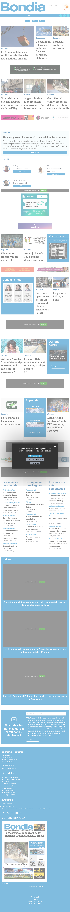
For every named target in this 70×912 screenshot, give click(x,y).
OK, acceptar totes (35, 456)
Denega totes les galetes (35, 459)
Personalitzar (35, 463)
